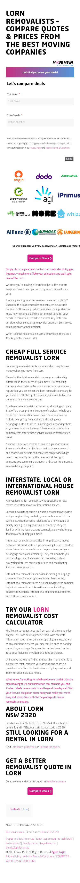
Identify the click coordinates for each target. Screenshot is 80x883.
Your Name (12, 94)
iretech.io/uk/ (65, 839)
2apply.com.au (30, 843)
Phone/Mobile (13, 115)
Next (69, 158)
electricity (62, 269)
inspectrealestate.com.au (20, 839)
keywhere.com (48, 843)
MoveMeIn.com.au (56, 781)
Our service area (15, 832)
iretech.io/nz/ (13, 843)
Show (25, 809)
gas (71, 269)
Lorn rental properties (23, 747)
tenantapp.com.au (46, 839)
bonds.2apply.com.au (17, 847)
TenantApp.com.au (50, 747)
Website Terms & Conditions (58, 148)
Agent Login (58, 852)
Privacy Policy (36, 148)
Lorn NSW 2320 (50, 832)
